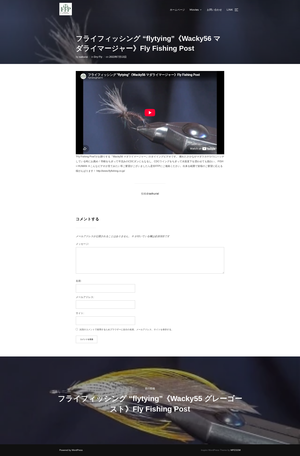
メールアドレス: (85, 297)
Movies (194, 9)
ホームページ (177, 9)
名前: (78, 281)
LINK (230, 9)
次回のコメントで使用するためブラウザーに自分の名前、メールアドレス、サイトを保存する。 (126, 329)
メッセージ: (82, 244)
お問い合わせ (214, 9)
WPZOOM (235, 450)
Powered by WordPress (71, 450)
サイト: (80, 313)
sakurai (83, 57)
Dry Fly (98, 57)
